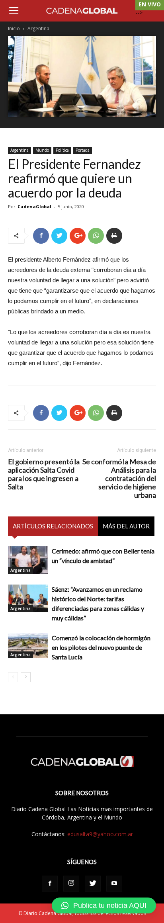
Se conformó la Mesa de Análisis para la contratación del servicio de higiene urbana (119, 478)
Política (62, 150)
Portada (83, 150)
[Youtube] (114, 884)
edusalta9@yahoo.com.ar (100, 834)
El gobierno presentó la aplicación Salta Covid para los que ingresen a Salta (44, 474)
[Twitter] (93, 884)
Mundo (42, 150)
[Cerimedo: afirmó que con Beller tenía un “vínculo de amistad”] (28, 560)
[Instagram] (71, 884)
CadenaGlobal (34, 206)
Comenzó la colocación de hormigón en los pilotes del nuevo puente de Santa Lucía (101, 647)
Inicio (14, 28)
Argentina (38, 28)
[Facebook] (50, 884)
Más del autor (126, 526)
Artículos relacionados (53, 526)
